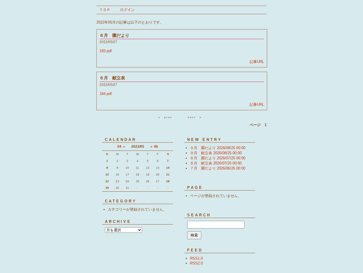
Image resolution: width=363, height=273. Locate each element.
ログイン (127, 10)
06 (156, 146)
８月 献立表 (216, 163)
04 (119, 146)
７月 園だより (217, 168)
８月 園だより (217, 158)
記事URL (257, 62)
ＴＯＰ (104, 10)
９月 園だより (217, 148)
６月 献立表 (112, 77)
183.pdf (106, 51)
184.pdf (106, 94)
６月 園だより (114, 35)
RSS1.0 (196, 258)
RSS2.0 (196, 263)
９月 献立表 (216, 153)
